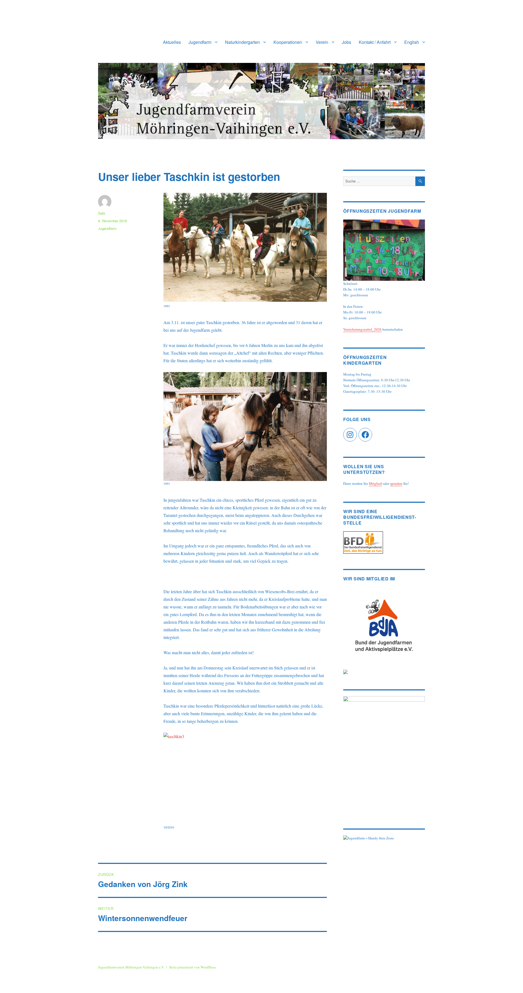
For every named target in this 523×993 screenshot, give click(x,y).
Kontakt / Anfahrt (375, 42)
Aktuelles (172, 42)
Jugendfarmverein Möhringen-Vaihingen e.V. (131, 967)
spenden (396, 483)
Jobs (346, 42)
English (411, 42)
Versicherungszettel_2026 (362, 329)
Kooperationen (287, 42)
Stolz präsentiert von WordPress (192, 967)
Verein (322, 42)
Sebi (101, 213)
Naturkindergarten (242, 42)
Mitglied (375, 483)
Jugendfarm (199, 42)
